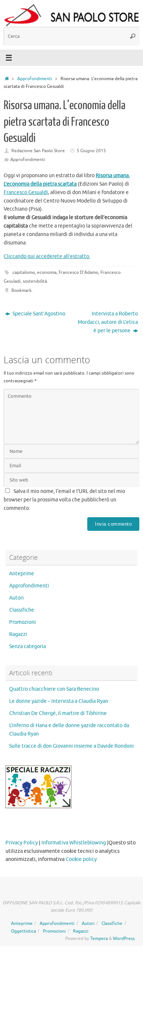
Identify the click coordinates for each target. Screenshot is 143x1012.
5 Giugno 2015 (91, 151)
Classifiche (21, 610)
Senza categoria (27, 646)
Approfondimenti (34, 79)
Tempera (99, 938)
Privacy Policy (22, 843)
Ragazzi (18, 634)
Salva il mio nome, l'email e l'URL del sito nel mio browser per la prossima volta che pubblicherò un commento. (64, 499)
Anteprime (21, 574)
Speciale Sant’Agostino (38, 314)
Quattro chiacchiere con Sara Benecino (54, 689)
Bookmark (21, 290)
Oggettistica (23, 931)
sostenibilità (35, 281)
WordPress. (124, 938)
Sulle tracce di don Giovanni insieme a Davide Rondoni (71, 746)
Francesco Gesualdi (26, 192)
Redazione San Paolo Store (38, 151)
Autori (16, 598)
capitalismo (23, 272)
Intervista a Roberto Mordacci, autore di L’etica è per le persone (108, 322)
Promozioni (22, 622)
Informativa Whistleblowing (73, 843)
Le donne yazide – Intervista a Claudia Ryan (58, 701)
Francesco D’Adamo (78, 272)
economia (46, 272)
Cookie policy (81, 859)
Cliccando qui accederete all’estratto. (47, 256)
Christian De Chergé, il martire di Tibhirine (58, 713)
